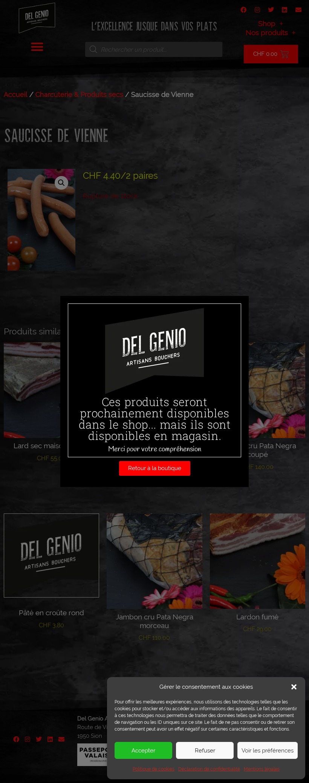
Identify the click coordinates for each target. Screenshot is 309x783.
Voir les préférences (268, 750)
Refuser (205, 750)
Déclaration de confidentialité (209, 769)
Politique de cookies (153, 769)
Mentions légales (262, 769)
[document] (154, 391)
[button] (294, 687)
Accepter (143, 750)
